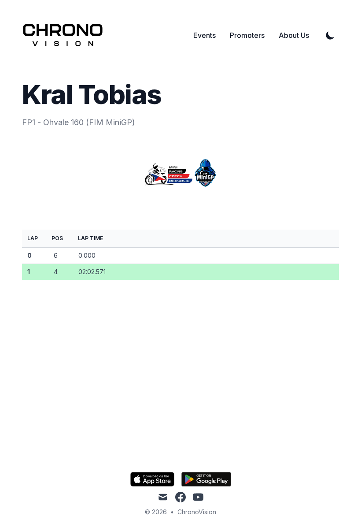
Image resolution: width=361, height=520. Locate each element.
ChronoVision (196, 512)
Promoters (247, 35)
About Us (294, 35)
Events (204, 35)
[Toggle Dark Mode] (330, 35)
